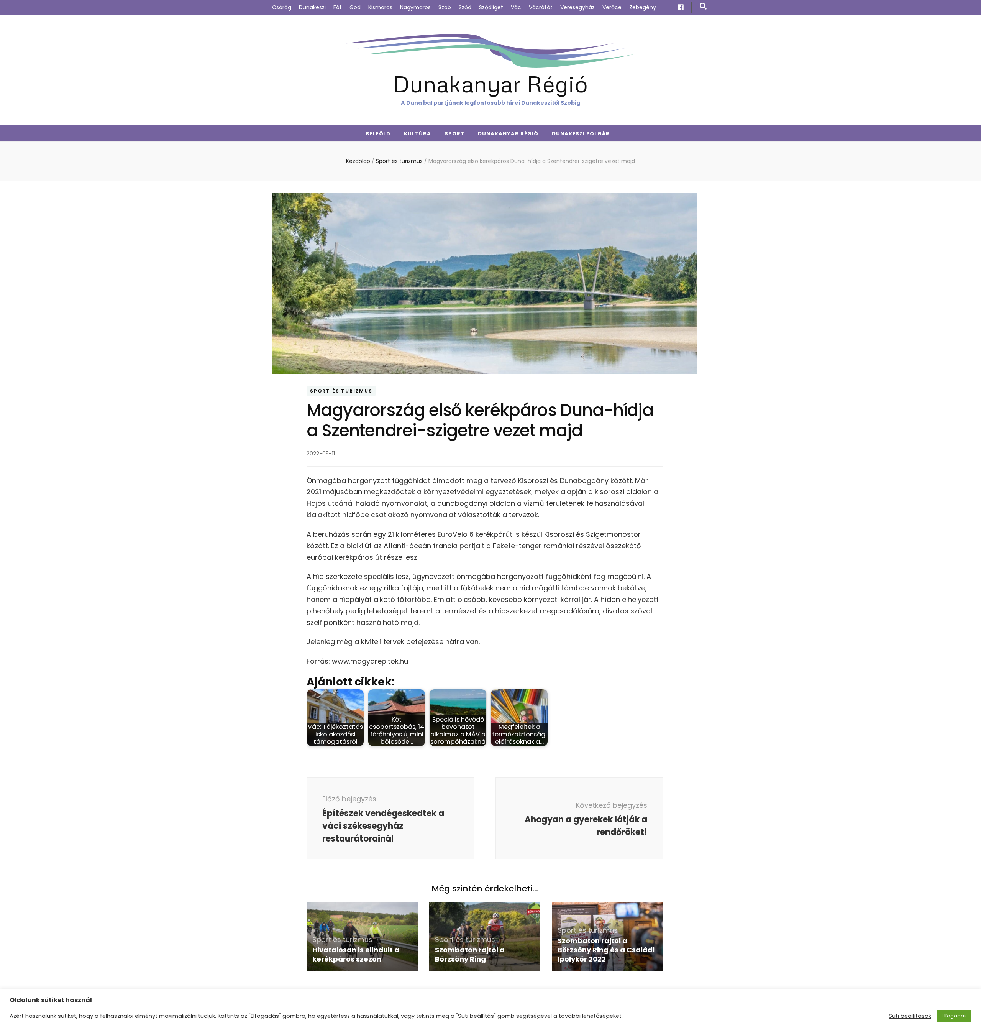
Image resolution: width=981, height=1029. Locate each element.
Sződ (465, 7)
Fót (337, 7)
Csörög (281, 7)
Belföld (378, 133)
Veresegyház (577, 7)
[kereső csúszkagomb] (703, 6)
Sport (454, 133)
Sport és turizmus (341, 391)
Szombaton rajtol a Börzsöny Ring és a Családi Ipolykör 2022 (606, 950)
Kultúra (417, 133)
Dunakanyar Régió (490, 83)
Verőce (612, 7)
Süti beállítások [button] (910, 1016)
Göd (355, 7)
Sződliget (491, 7)
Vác (516, 7)
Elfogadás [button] (954, 1015)
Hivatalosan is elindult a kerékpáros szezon (355, 954)
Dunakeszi (312, 7)
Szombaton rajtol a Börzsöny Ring (470, 954)
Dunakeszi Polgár (581, 133)
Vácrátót (541, 7)
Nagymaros (415, 7)
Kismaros (380, 7)
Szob (444, 7)
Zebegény (642, 7)
